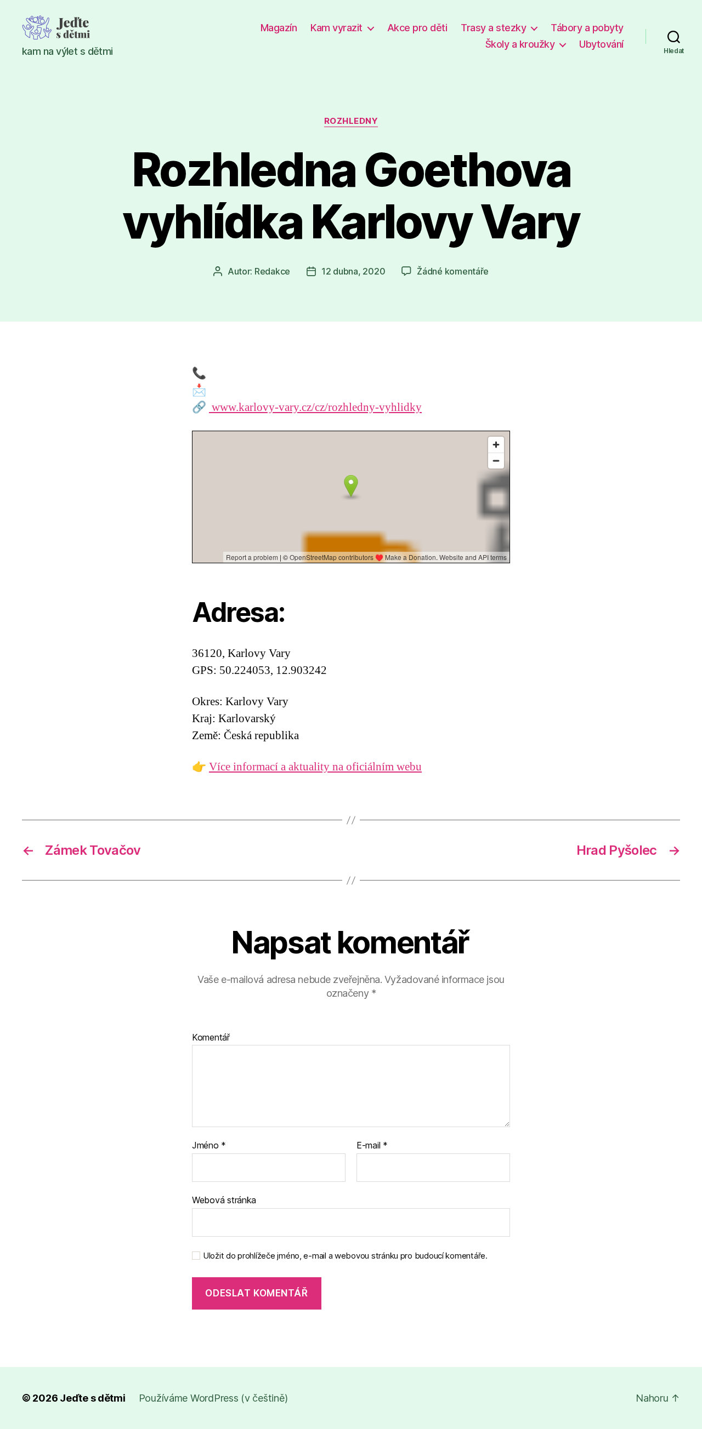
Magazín (279, 27)
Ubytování (601, 44)
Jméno (209, 1146)
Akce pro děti (417, 27)
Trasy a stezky (493, 27)
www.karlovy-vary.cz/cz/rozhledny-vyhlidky (315, 407)
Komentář (211, 1038)
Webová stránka (224, 1199)
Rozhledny (351, 121)
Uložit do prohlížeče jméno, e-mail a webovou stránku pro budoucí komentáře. (345, 1256)
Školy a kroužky (520, 44)
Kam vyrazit (336, 27)
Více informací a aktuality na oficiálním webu (315, 766)
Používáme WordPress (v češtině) (213, 1398)
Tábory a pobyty (587, 27)
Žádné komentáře (453, 271)
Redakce (272, 271)
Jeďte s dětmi (93, 1398)
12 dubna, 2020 (353, 271)
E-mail (372, 1146)
